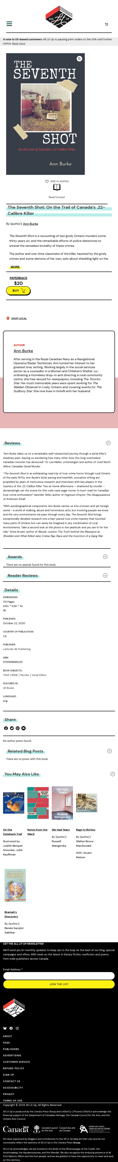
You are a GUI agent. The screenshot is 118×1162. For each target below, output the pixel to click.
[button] (79, 58)
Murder (24, 675)
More (15, 266)
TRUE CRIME (10, 675)
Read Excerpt (57, 197)
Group (76, 1142)
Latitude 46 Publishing (17, 649)
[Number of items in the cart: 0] (106, 25)
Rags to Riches (85, 830)
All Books (8, 688)
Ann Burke (30, 224)
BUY (16, 291)
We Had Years (61, 830)
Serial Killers (39, 675)
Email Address (13, 969)
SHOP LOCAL (19, 318)
